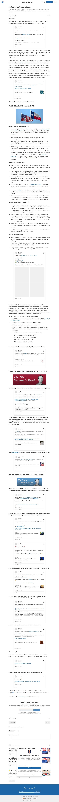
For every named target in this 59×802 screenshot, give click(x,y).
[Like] (10, 16)
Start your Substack (27, 798)
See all (10, 780)
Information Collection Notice (29, 771)
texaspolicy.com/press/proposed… (21, 438)
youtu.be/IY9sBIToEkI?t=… (23, 504)
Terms (31, 796)
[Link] (7, 106)
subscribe (14, 692)
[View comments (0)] (12, 16)
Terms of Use (35, 770)
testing (19, 190)
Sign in (55, 2)
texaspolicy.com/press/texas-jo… (21, 399)
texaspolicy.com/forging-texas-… (21, 88)
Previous (13, 722)
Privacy (29, 796)
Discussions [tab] (17, 745)
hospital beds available (35, 184)
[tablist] (13, 731)
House (22, 62)
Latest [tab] (13, 745)
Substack (24, 800)
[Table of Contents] (1, 401)
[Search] (42, 2)
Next (47, 722)
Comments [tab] (11, 730)
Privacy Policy (38, 771)
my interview (15, 452)
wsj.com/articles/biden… (19, 554)
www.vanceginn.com (23, 696)
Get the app (34, 798)
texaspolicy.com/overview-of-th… (21, 582)
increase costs (31, 158)
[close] (40, 750)
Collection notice (35, 796)
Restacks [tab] (16, 730)
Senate (28, 62)
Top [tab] (10, 745)
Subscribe (49, 2)
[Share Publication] (45, 2)
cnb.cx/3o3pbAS (18, 528)
